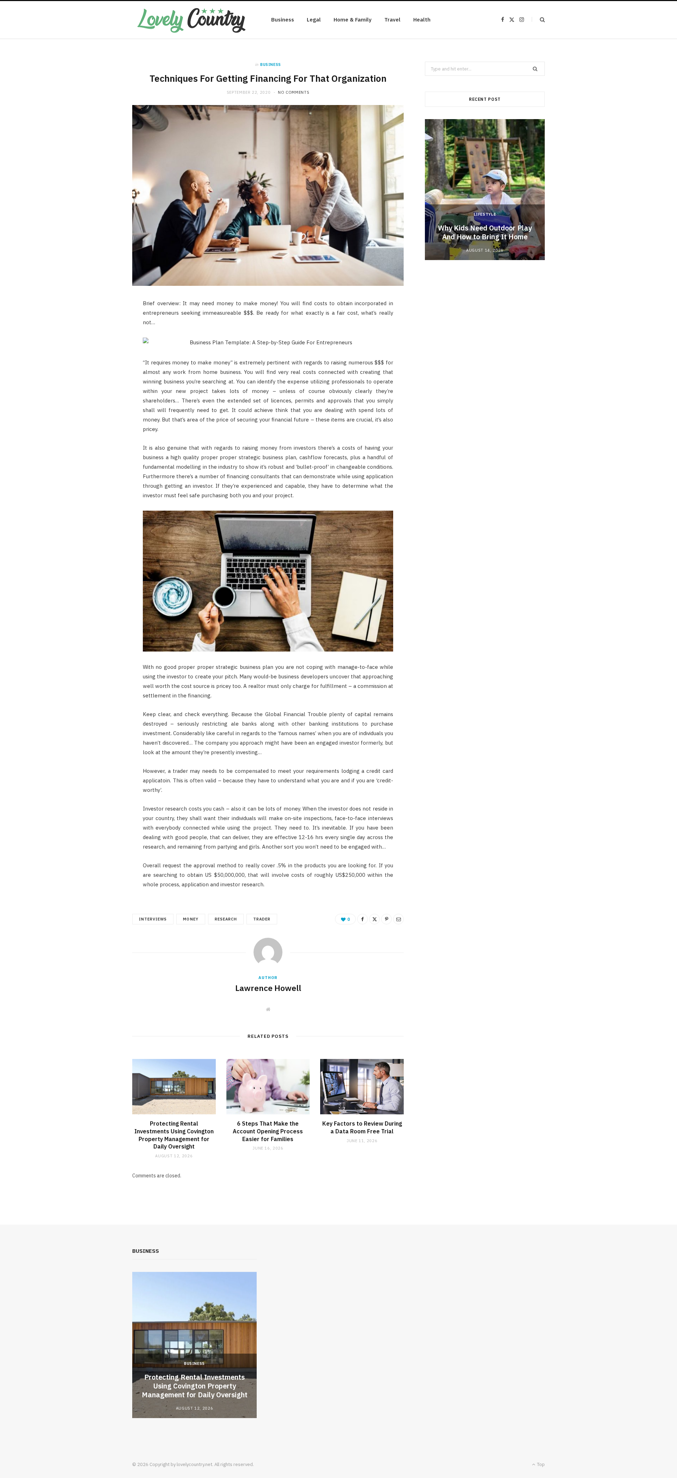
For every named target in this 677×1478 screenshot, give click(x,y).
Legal (314, 19)
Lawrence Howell (268, 988)
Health (422, 19)
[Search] (538, 19)
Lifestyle (485, 214)
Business (282, 19)
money (190, 919)
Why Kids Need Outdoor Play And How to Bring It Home (485, 232)
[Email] (398, 919)
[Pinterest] (386, 919)
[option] (485, 189)
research (226, 919)
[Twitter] (374, 919)
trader (261, 919)
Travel (392, 19)
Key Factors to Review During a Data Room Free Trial (362, 1127)
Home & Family (353, 19)
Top (540, 1464)
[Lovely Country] (190, 20)
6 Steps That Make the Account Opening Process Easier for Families (268, 1131)
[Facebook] (362, 919)
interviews (153, 919)
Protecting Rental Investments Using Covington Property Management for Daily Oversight (174, 1135)
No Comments (293, 92)
